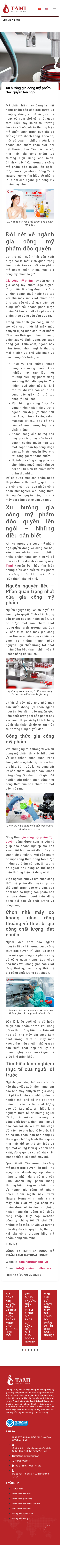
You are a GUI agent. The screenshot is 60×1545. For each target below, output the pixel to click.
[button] (54, 8)
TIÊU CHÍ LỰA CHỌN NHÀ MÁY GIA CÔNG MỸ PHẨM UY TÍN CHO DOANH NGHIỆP (49, 1315)
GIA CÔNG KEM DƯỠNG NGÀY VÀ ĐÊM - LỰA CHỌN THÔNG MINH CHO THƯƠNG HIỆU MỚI (11, 1315)
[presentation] (22, 1349)
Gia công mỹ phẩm (19, 280)
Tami (9, 565)
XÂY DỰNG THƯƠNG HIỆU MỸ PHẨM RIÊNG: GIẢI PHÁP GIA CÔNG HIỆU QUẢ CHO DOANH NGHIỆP (30, 1318)
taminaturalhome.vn (33, 1262)
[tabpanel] (11, 1319)
